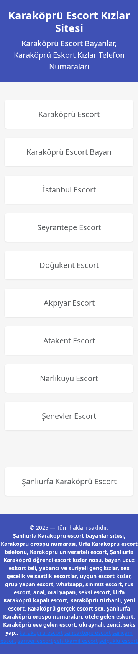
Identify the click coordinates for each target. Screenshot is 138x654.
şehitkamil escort (76, 640)
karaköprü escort (41, 632)
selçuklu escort (118, 640)
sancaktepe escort (87, 632)
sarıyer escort (35, 640)
